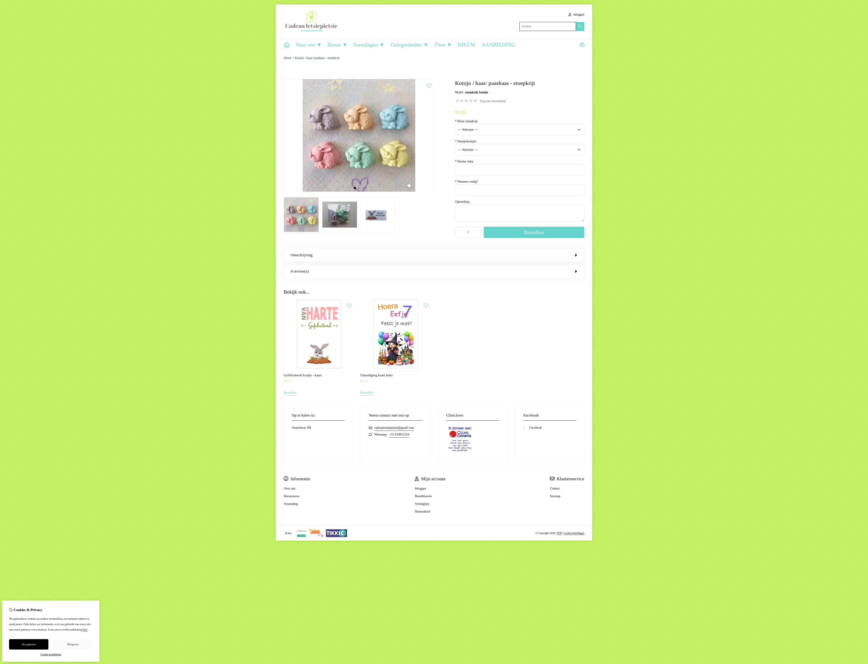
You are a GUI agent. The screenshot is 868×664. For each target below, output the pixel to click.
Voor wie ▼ (308, 45)
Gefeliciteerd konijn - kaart (303, 375)
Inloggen (420, 488)
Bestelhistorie (423, 496)
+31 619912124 (399, 434)
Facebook (535, 427)
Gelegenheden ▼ (409, 45)
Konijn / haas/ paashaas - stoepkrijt (317, 58)
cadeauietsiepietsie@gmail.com (394, 427)
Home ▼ (338, 45)
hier (85, 629)
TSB (559, 533)
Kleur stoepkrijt (466, 121)
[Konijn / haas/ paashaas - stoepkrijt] (359, 191)
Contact (555, 488)
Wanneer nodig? (466, 181)
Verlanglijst (422, 504)
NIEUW (467, 45)
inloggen (578, 14)
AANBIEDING (498, 45)
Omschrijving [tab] (302, 255)
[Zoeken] (580, 26)
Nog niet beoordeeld (493, 101)
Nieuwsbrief (422, 511)
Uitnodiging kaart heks (376, 375)
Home (287, 58)
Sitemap (555, 496)
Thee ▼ (443, 45)
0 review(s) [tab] (300, 271)
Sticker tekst (464, 161)
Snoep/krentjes (465, 141)
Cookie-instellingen (574, 533)
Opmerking (462, 201)
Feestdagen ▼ (369, 45)
